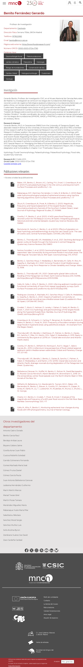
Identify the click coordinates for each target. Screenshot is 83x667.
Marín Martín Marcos (12, 490)
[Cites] (18, 621)
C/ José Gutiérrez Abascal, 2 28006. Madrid (45, 633)
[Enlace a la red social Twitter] (31, 550)
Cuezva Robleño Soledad (14, 455)
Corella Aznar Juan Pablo (14, 450)
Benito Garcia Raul (11, 436)
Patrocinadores (49, 607)
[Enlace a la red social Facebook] (26, 550)
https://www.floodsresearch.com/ (36, 44)
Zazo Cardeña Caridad (12, 540)
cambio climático (12, 62)
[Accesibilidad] (17, 610)
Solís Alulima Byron (11, 530)
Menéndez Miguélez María (14, 505)
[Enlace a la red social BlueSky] (56, 550)
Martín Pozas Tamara (12, 500)
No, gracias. (67, 662)
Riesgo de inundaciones (15, 68)
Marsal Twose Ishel (11, 495)
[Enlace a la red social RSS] (41, 550)
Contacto (47, 600)
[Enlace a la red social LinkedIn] (51, 550)
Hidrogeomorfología (29, 73)
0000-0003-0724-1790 (28, 48)
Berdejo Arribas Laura (12, 441)
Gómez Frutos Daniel (12, 470)
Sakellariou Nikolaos (12, 515)
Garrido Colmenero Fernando (16, 460)
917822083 (17, 36)
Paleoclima (28, 62)
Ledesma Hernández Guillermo (16, 485)
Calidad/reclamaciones (52, 611)
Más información (14, 666)
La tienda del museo (51, 604)
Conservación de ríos (36, 68)
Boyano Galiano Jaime (12, 445)
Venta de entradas (42, 642)
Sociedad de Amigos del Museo (44, 651)
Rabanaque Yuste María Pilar (15, 510)
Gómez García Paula (12, 475)
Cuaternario (46, 73)
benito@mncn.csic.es (18, 40)
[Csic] (53, 566)
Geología (21, 28)
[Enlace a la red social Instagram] (36, 550)
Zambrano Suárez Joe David (15, 535)
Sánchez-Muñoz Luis (12, 525)
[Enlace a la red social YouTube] (46, 550)
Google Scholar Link (12, 164)
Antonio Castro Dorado (13, 431)
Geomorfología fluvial (14, 56)
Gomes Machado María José (15, 465)
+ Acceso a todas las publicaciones (18, 178)
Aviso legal (47, 614)
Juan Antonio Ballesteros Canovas (17, 480)
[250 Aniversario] (34, 3)
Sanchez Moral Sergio (12, 520)
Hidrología (40, 62)
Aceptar (57, 661)
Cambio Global (11, 73)
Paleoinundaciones (34, 56)
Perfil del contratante (51, 597)
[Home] (15, 3)
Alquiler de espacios (51, 618)
